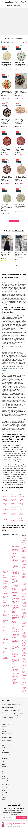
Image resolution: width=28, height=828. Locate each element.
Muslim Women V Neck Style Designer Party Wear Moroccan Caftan (15, 558)
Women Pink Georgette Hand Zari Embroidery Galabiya (16, 824)
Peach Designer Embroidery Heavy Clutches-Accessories (20, 178)
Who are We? (5, 724)
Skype (3, 799)
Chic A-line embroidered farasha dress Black (15, 587)
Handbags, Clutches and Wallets (6, 621)
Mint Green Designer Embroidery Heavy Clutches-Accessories (6, 207)
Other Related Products (14, 231)
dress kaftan (13, 519)
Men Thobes (5, 610)
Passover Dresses (7, 781)
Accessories (5, 778)
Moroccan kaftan (6, 572)
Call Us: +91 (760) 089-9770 (11, 710)
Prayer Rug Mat (5, 638)
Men (3, 769)
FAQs (3, 750)
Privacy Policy (5, 752)
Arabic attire (9, 2)
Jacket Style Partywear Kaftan (15, 641)
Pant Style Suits (6, 606)
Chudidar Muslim (14, 508)
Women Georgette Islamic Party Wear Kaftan (15, 629)
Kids (3, 771)
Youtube (4, 797)
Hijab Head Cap (6, 631)
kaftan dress (21, 513)
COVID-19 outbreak (7, 740)
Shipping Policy (6, 745)
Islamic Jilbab (13, 504)
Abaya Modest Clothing (5, 587)
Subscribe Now (22, 817)
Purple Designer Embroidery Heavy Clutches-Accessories (6, 178)
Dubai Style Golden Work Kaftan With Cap (15, 661)
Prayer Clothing (5, 647)
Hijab (3, 773)
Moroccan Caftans (6, 495)
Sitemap (4, 731)
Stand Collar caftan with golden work (15, 675)
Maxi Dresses (5, 592)
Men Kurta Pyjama (6, 615)
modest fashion (13, 513)
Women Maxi (5, 504)
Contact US (5, 726)
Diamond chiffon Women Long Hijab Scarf (15, 579)
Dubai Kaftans (13, 495)
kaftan (5, 513)
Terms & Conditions (7, 755)
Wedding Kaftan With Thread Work (15, 572)
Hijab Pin (5, 635)
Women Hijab (5, 626)
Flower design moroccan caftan (15, 654)
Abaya (3, 764)
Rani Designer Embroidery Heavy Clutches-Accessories (20, 150)
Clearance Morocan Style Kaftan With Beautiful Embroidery (21, 255)
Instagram (4, 792)
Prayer (3, 776)
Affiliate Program (6, 733)
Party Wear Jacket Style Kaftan (15, 647)
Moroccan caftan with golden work (15, 566)
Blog (3, 729)
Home (8, 5)
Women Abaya (21, 499)
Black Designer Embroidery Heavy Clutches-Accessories (20, 93)
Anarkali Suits (5, 597)
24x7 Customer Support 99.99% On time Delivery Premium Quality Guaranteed (15, 714)
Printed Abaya (13, 499)
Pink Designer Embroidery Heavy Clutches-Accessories (20, 121)
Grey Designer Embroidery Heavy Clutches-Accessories (20, 207)
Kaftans (4, 762)
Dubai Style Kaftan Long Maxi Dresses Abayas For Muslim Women (15, 620)
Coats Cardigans (22, 504)
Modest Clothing (5, 499)
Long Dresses (5, 508)
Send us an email (8, 717)
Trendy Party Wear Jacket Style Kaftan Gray (15, 600)
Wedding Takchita (22, 495)
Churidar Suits (5, 601)
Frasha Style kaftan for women (15, 636)
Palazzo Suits (21, 508)
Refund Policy (5, 743)
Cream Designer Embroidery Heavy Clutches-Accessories (6, 65)
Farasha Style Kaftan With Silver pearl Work (15, 668)
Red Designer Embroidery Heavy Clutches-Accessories (6, 150)
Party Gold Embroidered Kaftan (15, 594)
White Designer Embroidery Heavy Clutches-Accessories (20, 65)
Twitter (3, 790)
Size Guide (5, 748)
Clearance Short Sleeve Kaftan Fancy (6, 254)
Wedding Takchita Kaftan (5, 581)
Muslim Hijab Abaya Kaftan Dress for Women (15, 548)
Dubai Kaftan (5, 576)
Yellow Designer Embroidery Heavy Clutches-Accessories (6, 93)
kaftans (5, 519)
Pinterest (4, 795)
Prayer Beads (5, 643)
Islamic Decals (5, 652)
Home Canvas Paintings (5, 657)
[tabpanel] (7, 249)
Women (4, 766)
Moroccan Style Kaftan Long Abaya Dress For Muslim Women (15, 609)
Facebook (4, 787)
